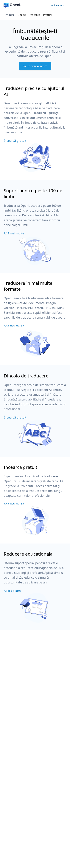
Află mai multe (14, 233)
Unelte (22, 15)
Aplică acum (12, 591)
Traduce (9, 15)
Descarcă (34, 15)
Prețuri (47, 15)
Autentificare (58, 5)
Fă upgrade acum (35, 66)
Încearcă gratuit (15, 141)
